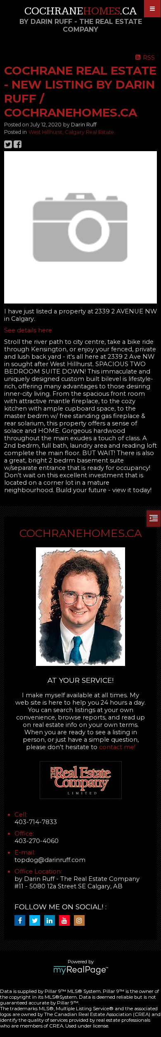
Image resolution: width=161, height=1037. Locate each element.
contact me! (117, 747)
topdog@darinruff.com (49, 860)
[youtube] (66, 921)
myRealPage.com (81, 970)
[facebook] (21, 921)
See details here (28, 330)
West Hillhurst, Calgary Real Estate (71, 132)
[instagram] (81, 921)
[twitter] (36, 921)
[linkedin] (51, 921)
